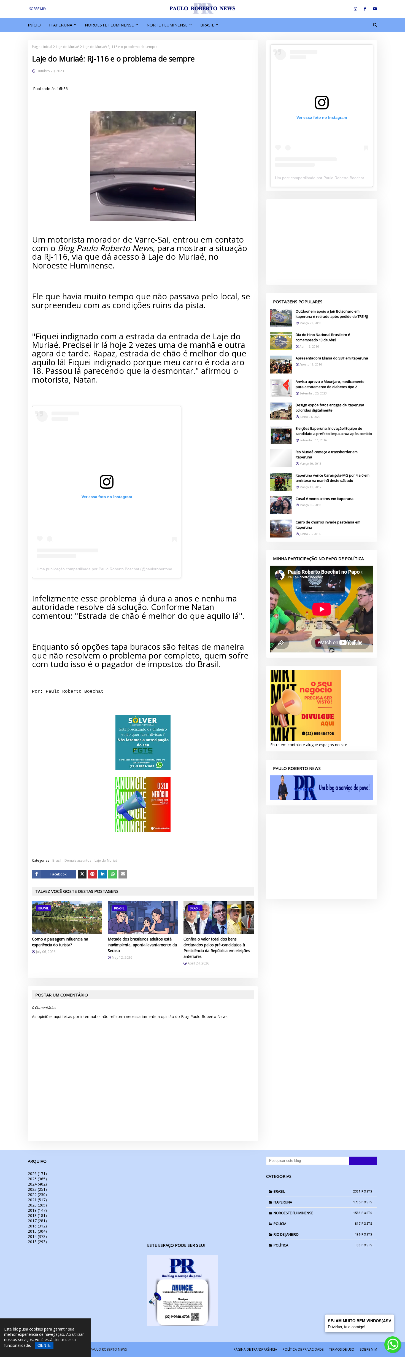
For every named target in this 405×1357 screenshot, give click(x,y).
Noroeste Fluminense (317, 1212)
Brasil (56, 860)
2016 (37, 1226)
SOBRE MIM (38, 8)
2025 (37, 1178)
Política (317, 1245)
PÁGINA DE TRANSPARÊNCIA (255, 1349)
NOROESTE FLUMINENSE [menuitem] (109, 25)
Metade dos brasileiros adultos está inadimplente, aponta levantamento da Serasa (142, 944)
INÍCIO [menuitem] (34, 25)
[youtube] (374, 9)
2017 (37, 1220)
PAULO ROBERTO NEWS (108, 1349)
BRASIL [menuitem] (207, 25)
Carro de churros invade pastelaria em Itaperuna (328, 525)
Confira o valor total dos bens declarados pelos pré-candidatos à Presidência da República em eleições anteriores (216, 947)
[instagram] (355, 9)
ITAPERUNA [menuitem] (60, 25)
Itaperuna (317, 1202)
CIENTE (44, 1345)
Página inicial (42, 46)
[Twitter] (82, 874)
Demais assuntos (77, 860)
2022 (37, 1194)
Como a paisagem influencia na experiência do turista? (60, 941)
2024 (37, 1184)
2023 (37, 1189)
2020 (37, 1205)
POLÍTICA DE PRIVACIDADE (303, 1349)
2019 (37, 1210)
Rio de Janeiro (317, 1234)
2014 (37, 1236)
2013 (37, 1241)
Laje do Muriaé (67, 46)
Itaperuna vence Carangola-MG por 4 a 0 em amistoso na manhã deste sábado (332, 478)
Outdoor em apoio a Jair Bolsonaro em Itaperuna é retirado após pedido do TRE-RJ (332, 314)
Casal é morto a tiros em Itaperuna (324, 498)
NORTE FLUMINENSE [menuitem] (167, 25)
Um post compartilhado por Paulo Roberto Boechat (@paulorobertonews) (339, 178)
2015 (37, 1231)
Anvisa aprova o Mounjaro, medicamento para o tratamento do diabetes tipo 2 (330, 384)
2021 (37, 1199)
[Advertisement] (321, 242)
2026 (37, 1173)
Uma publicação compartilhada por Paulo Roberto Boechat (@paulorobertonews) (107, 569)
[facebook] (365, 9)
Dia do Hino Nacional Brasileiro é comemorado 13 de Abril (323, 337)
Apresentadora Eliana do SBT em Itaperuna (332, 358)
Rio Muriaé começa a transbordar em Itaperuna (327, 454)
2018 (37, 1215)
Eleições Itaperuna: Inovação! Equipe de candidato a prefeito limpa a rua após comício (334, 431)
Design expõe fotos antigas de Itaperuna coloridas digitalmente (330, 407)
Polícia (317, 1223)
